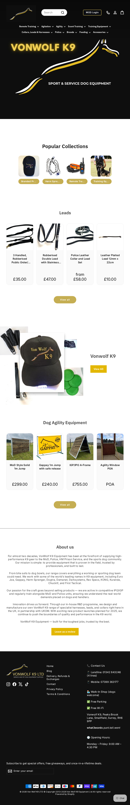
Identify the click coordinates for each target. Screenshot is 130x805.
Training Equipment (98, 26)
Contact (51, 684)
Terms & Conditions (58, 694)
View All (98, 369)
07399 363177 (109, 681)
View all (65, 299)
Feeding (83, 32)
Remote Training (27, 26)
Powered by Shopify (65, 794)
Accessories (99, 32)
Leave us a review (65, 631)
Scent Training (75, 26)
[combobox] (54, 12)
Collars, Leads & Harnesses (36, 32)
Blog (49, 671)
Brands (71, 32)
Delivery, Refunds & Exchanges (58, 678)
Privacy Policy (55, 689)
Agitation (46, 26)
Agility (59, 26)
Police (58, 32)
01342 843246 (112, 672)
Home (50, 666)
